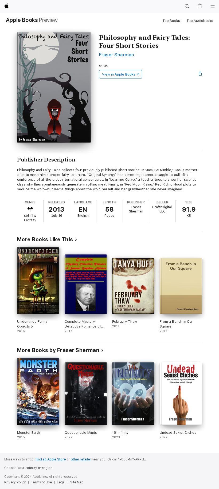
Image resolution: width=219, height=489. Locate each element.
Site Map (77, 482)
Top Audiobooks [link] (199, 21)
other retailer (81, 459)
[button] (187, 6)
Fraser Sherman (116, 54)
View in (118, 74)
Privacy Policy (15, 482)
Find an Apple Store (51, 459)
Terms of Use (41, 482)
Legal (61, 482)
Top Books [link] (171, 21)
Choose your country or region (28, 468)
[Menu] (212, 6)
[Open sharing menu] (200, 74)
